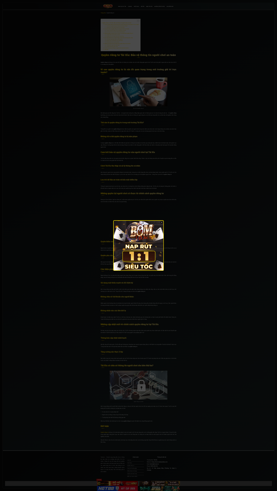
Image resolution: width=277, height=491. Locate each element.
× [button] (161, 222)
